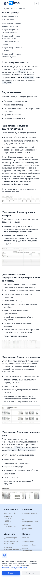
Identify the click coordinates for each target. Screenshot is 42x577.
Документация (8, 8)
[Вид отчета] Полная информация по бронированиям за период (11, 40)
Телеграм (27, 525)
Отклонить (31, 573)
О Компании (27, 538)
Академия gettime (29, 545)
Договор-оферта (10, 538)
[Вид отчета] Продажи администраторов (11, 24)
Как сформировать (10, 16)
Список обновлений (27, 549)
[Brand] (11, 3)
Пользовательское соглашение (11, 542)
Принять (11, 573)
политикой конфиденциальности (14, 568)
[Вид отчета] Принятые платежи (12, 49)
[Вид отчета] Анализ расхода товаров (10, 31)
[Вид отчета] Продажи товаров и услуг (11, 55)
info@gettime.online (30, 521)
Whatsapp (28, 529)
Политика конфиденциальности (12, 548)
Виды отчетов (8, 19)
